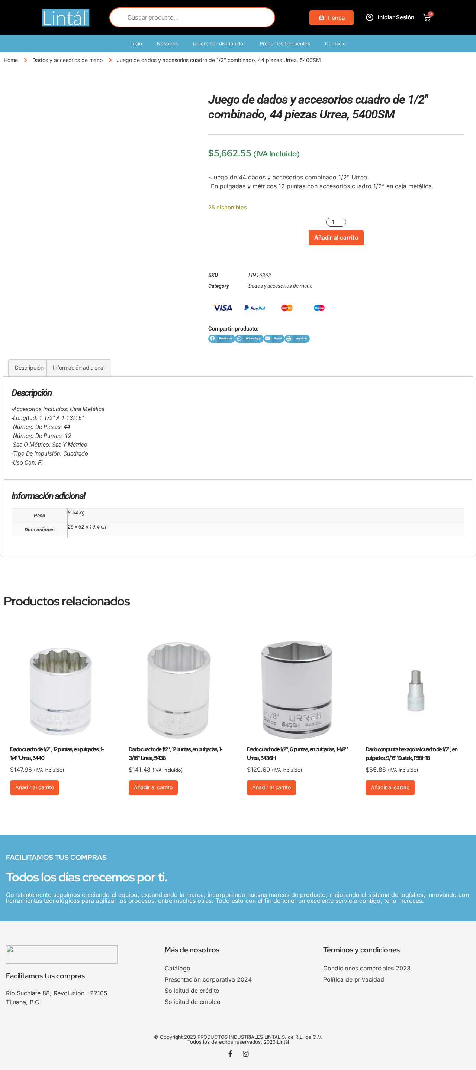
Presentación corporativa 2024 (208, 979)
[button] (221, 339)
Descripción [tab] (29, 367)
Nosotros (167, 43)
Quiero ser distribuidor (219, 43)
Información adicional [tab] (78, 367)
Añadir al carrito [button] (34, 787)
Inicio (136, 43)
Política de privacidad (353, 979)
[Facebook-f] (230, 1053)
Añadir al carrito (336, 237)
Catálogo (177, 968)
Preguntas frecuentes (285, 43)
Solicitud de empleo (193, 1001)
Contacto (335, 43)
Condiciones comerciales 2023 (367, 968)
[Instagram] (246, 1053)
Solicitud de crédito (192, 990)
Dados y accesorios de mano (67, 60)
